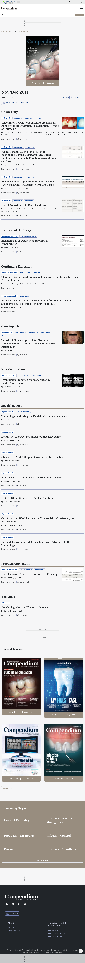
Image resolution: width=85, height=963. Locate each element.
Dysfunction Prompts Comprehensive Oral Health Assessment (26, 381)
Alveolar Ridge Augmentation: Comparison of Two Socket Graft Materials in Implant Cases (28, 183)
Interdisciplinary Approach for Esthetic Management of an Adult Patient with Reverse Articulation (28, 344)
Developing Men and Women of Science (24, 607)
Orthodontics (33, 332)
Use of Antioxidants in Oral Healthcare (24, 205)
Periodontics (17, 118)
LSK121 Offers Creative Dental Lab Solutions (27, 498)
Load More (43, 860)
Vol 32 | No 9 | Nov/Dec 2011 (25, 31)
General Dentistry (23, 375)
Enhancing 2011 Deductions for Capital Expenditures (24, 242)
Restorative (29, 118)
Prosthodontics (25, 272)
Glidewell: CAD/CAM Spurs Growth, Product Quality (32, 457)
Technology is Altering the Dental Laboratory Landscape (34, 416)
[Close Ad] (81, 951)
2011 (13, 31)
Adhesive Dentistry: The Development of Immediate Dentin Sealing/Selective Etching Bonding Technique (36, 302)
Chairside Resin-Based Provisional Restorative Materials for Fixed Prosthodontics (40, 278)
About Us (11, 927)
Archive (8, 788)
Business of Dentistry (28, 236)
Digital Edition (11, 103)
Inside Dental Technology (56, 933)
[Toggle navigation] (81, 8)
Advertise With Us (14, 930)
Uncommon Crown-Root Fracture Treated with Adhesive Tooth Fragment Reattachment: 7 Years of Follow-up (30, 126)
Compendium (5, 31)
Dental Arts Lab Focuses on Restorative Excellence (31, 436)
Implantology (18, 147)
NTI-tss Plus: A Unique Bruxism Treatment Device (31, 477)
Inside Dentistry (52, 930)
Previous (66, 97)
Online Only (41, 118)
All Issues (76, 97)
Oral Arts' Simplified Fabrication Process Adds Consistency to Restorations (37, 520)
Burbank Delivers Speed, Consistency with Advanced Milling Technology (36, 543)
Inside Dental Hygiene (54, 936)
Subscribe (25, 103)
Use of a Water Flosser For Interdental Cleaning (29, 574)
